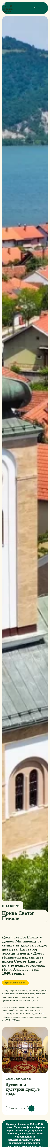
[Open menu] (44, 8)
